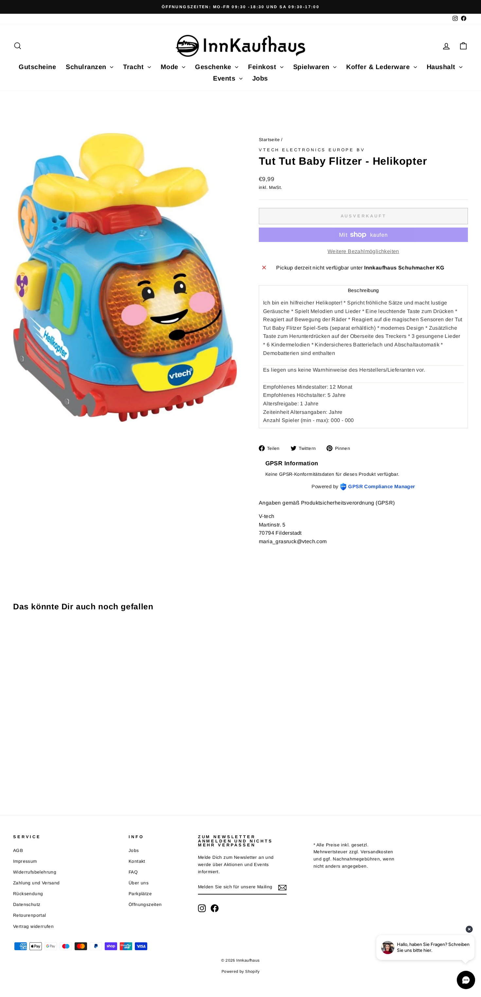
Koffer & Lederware (379, 66)
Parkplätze (140, 893)
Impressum (25, 861)
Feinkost (263, 66)
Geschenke (214, 66)
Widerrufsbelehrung (34, 872)
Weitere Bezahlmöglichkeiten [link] (363, 251)
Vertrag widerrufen (33, 926)
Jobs (260, 78)
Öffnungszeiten (145, 904)
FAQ (133, 872)
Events (225, 78)
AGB (18, 850)
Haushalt (442, 66)
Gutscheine (37, 66)
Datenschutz (26, 904)
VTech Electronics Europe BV (312, 149)
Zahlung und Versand (36, 882)
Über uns (139, 882)
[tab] (363, 290)
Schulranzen (87, 66)
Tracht (134, 66)
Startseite (269, 139)
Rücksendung (28, 893)
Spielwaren (312, 66)
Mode (171, 66)
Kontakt (137, 861)
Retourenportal (29, 915)
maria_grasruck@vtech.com (293, 541)
